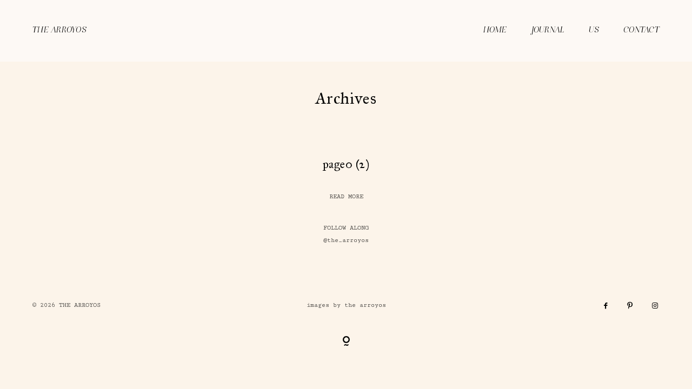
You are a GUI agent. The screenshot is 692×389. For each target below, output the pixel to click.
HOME (495, 30)
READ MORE (346, 196)
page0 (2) (346, 164)
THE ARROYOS (59, 30)
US (594, 30)
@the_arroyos (346, 240)
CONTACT (641, 30)
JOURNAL (547, 30)
